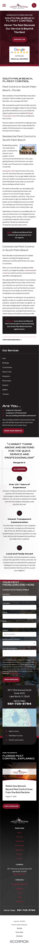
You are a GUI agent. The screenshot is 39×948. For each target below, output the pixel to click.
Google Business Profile (19, 884)
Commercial (19, 846)
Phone (4, 612)
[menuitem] (19, 928)
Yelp (19, 897)
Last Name (6, 603)
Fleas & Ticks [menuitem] (6, 372)
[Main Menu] (4, 5)
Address (5, 630)
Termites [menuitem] (5, 394)
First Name (6, 594)
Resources (19, 850)
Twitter (19, 893)
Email (4, 621)
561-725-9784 (19, 703)
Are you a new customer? (11, 639)
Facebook (19, 901)
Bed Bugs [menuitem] (5, 363)
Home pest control (9, 171)
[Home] (19, 5)
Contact (19, 858)
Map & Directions (19, 874)
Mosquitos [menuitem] (6, 376)
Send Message (11, 679)
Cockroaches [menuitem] (7, 367)
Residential (19, 841)
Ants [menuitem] (4, 358)
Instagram (19, 888)
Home (19, 833)
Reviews (19, 854)
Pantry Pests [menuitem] (6, 381)
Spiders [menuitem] (5, 390)
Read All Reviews (19, 59)
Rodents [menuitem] (5, 385)
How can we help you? (10, 648)
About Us (19, 837)
